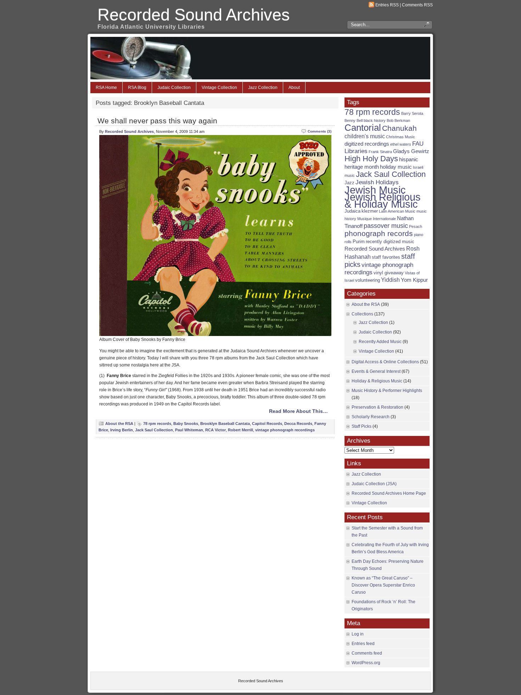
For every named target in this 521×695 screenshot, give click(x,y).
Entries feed (363, 643)
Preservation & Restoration (377, 407)
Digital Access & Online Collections (385, 361)
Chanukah (399, 128)
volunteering (367, 280)
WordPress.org (366, 662)
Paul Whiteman (189, 430)
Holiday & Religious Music (377, 381)
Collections (362, 314)
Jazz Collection (263, 87)
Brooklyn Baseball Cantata (225, 423)
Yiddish (390, 280)
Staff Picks (361, 426)
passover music (386, 225)
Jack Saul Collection (154, 430)
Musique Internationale (376, 219)
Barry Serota (412, 113)
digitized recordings (366, 144)
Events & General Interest (376, 371)
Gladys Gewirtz (411, 151)
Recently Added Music (380, 341)
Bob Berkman (398, 120)
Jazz (349, 182)
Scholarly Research (371, 416)
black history (375, 120)
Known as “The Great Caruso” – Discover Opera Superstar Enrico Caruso (383, 585)
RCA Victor (215, 430)
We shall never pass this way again (157, 121)
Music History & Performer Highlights (387, 390)
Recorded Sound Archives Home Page (389, 493)
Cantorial (362, 127)
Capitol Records (267, 423)
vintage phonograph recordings (285, 430)
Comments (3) (319, 131)
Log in (358, 634)
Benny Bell (353, 120)
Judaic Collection (174, 87)
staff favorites (386, 257)
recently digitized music (390, 241)
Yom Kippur (414, 280)
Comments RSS (417, 4)
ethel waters (400, 144)
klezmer (370, 211)
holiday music (396, 167)
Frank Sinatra (380, 152)
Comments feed (367, 653)
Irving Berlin (121, 430)
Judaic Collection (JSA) (374, 483)
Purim (359, 241)
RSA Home (106, 87)
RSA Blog (137, 87)
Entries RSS (387, 4)
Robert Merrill (240, 430)
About (294, 87)
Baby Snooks (185, 423)
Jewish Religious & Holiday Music (382, 200)
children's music (364, 136)
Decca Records (298, 423)
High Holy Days (371, 158)
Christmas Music (400, 137)
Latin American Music (397, 211)
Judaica (352, 211)
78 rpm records (157, 423)
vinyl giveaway (389, 272)
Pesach (415, 226)
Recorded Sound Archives (193, 14)
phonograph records (378, 233)
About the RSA (119, 423)
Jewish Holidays (377, 182)
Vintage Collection (219, 87)
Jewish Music (375, 190)
